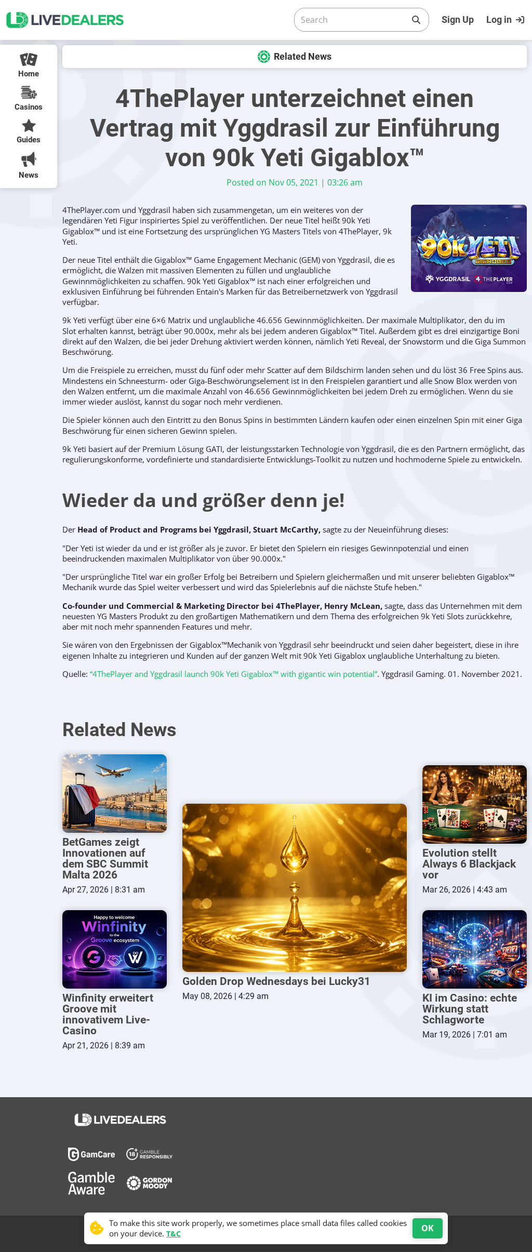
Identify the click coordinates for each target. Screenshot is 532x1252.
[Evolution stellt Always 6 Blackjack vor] (474, 804)
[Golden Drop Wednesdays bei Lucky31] (294, 888)
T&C (173, 1233)
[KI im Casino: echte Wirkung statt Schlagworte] (474, 949)
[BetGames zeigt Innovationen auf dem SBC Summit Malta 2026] (114, 793)
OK (427, 1228)
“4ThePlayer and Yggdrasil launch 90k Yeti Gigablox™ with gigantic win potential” (233, 674)
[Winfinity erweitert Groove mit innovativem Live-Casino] (114, 949)
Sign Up (458, 19)
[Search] (416, 20)
